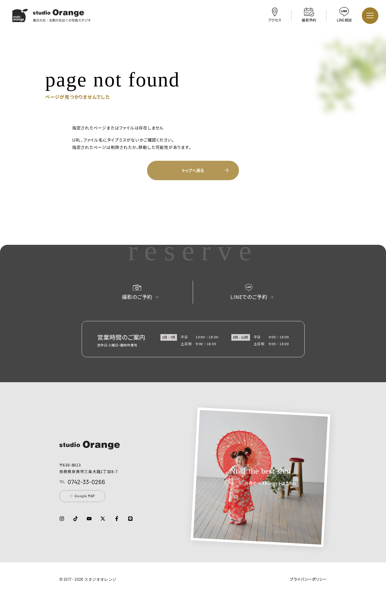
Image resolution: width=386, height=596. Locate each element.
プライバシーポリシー (308, 579)
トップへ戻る (193, 170)
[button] (51, 18)
